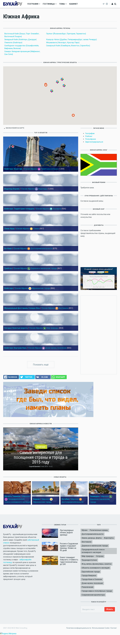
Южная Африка (30, 169)
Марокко (26, 496)
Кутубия (65, 499)
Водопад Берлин (11, 189)
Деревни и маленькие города (44, 268)
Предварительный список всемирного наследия (93, 550)
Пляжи (36, 228)
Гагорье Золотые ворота (16, 328)
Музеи (84, 530)
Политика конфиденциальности (78, 628)
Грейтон (8, 268)
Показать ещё (41, 364)
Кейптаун (8, 288)
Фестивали (63, 308)
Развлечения (87, 587)
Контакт (114, 628)
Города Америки (89, 575)
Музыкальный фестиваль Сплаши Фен (22, 308)
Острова (99, 556)
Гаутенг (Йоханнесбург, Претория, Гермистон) (66, 34)
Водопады (42, 189)
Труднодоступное (89, 560)
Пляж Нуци (9, 228)
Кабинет (73, 4)
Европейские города (91, 572)
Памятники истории (49, 169)
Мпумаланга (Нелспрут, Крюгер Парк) (62, 42)
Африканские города (41, 288)
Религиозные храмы (99, 530)
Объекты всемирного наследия (95, 568)
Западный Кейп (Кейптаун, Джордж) (20, 39)
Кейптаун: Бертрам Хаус (15, 348)
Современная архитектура (93, 595)
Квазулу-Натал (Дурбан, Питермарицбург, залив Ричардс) (71, 39)
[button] (47, 86)
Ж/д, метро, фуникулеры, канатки (96, 564)
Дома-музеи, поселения (55, 348)
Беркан (36, 499)
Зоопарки (57, 209)
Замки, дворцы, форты (92, 538)
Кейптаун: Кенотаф (13, 169)
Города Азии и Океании (92, 579)
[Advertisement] (102, 334)
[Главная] (12, 4)
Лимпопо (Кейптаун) (13, 42)
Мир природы (52, 328)
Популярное (90, 139)
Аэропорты (109, 538)
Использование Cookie (101, 628)
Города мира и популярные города (97, 591)
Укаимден (94, 496)
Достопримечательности (41, 248)
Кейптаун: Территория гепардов (19, 209)
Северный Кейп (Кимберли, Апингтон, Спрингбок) (68, 45)
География (32, 4)
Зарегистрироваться (94, 142)
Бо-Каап (8, 248)
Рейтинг (88, 136)
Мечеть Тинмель (12, 496)
